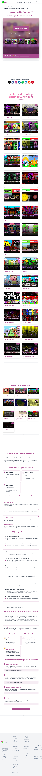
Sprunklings (6, 627)
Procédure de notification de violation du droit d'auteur (5, 761)
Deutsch (36, 752)
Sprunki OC (15, 758)
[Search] (34, 2)
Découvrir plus (26, 748)
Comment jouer (26, 753)
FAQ (26, 755)
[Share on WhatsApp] (22, 82)
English (36, 747)
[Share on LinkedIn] (19, 82)
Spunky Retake (16, 752)
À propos (26, 757)
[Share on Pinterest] (32, 82)
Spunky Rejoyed (16, 750)
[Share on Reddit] (29, 82)
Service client (26, 739)
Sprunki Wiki (15, 764)
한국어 (36, 754)
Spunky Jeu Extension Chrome (5, 757)
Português (36, 756)
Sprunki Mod (15, 744)
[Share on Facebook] (12, 82)
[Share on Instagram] (16, 82)
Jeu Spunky (30, 1)
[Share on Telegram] (26, 82)
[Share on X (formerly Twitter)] (9, 82)
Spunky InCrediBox (19, 1)
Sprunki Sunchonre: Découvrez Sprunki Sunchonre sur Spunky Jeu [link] (16, 8)
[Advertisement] (21, 68)
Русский (36, 758)
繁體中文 (36, 749)
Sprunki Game (10, 6)
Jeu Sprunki (25, 1)
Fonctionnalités (26, 750)
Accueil (13, 1)
